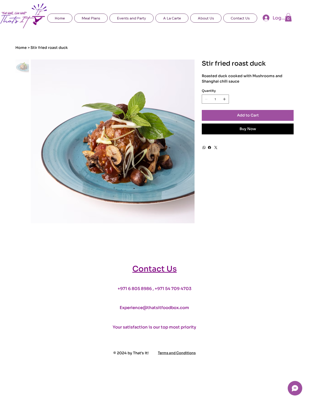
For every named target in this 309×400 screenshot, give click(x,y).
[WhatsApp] (204, 147)
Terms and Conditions (177, 353)
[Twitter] (216, 147)
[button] (288, 17)
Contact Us (154, 269)
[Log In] (265, 18)
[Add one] (224, 99)
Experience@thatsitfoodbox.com (154, 307)
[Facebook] (209, 147)
